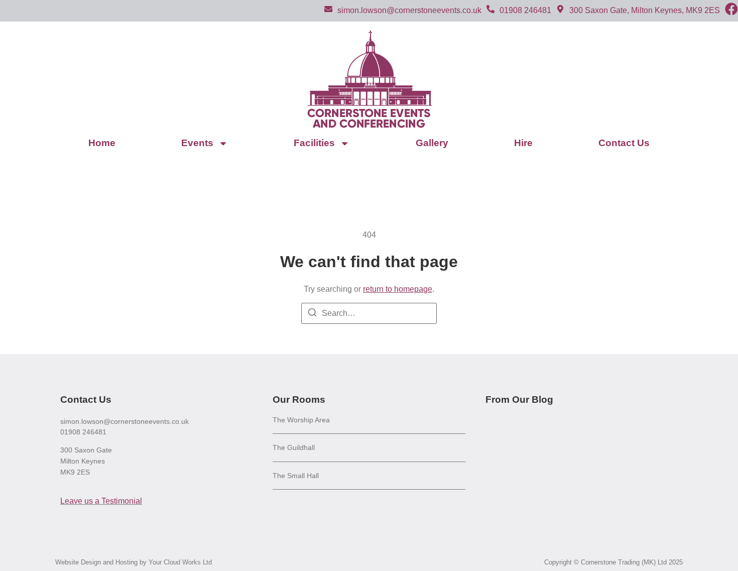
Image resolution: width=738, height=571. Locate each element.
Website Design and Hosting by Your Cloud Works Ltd (133, 562)
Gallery (432, 143)
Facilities (314, 143)
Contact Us (624, 143)
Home (101, 143)
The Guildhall (294, 447)
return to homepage (397, 289)
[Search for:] (369, 313)
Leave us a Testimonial (101, 501)
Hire (523, 143)
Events (197, 143)
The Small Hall (296, 476)
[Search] (312, 314)
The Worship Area (301, 420)
